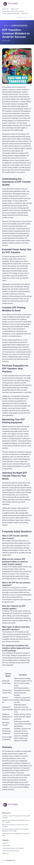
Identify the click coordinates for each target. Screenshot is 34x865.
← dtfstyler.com (6, 25)
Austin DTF (5, 9)
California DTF (14, 9)
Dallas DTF (24, 13)
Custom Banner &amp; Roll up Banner (13, 11)
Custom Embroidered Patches (10, 13)
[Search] (30, 17)
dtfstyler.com (11, 860)
